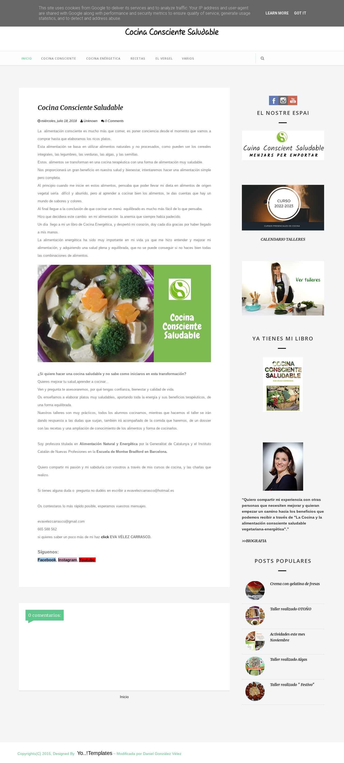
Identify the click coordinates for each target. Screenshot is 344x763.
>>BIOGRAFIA (254, 540)
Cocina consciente (58, 58)
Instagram (67, 559)
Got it (300, 13)
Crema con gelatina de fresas (295, 583)
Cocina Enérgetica (103, 58)
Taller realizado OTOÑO (290, 609)
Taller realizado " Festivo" (292, 684)
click (105, 537)
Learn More (277, 13)
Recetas (138, 58)
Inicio (27, 58)
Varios (188, 58)
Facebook (47, 559)
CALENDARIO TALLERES (283, 239)
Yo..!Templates (94, 753)
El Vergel (164, 58)
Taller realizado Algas (288, 659)
